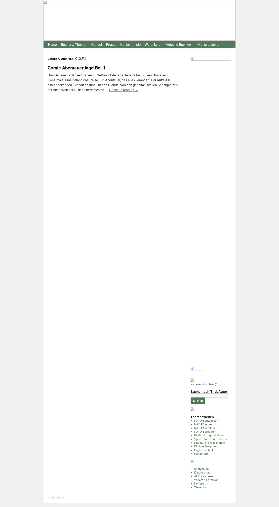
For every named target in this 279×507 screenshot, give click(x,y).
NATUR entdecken (206, 420)
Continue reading (123, 90)
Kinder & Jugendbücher (209, 435)
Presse (111, 44)
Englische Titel (203, 450)
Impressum (201, 468)
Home (52, 44)
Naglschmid (56, 497)
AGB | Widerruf (204, 476)
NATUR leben (203, 424)
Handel (96, 44)
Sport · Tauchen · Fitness (210, 439)
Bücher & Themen (74, 44)
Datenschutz (202, 472)
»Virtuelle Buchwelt (178, 44)
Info (138, 44)
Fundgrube (201, 453)
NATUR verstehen (206, 428)
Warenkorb (153, 44)
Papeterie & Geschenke (209, 442)
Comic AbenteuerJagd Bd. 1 (77, 68)
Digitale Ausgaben (206, 446)
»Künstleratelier (207, 44)
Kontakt (125, 44)
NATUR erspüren (205, 431)
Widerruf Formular (206, 479)
